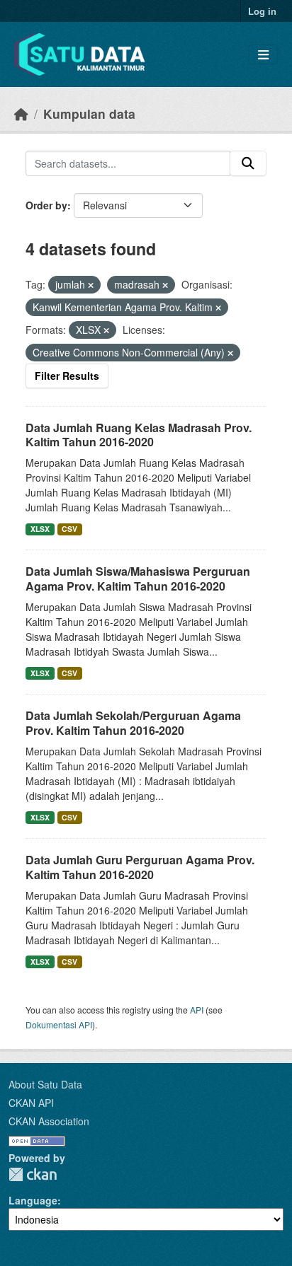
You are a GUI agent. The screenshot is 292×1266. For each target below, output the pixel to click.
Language (33, 1200)
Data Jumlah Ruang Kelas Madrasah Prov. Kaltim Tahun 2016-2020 (139, 435)
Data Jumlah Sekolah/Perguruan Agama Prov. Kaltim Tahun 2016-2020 (133, 722)
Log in (262, 11)
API (196, 1010)
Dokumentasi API (59, 1024)
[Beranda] (21, 113)
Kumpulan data (89, 113)
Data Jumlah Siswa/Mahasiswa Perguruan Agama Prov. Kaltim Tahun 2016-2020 (138, 578)
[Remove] (91, 285)
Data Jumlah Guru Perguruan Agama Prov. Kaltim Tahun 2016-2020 (140, 867)
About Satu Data (45, 1084)
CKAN (33, 1174)
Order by (46, 205)
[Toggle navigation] (263, 55)
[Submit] (248, 163)
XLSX (40, 528)
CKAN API (31, 1103)
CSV (69, 528)
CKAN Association (49, 1121)
